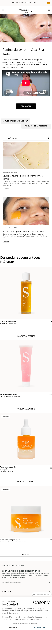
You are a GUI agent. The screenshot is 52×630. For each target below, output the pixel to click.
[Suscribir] (47, 582)
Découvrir (26, 106)
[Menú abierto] (5, 10)
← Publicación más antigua (15, 121)
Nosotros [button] (6, 592)
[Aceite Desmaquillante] (26, 293)
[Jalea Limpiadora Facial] (26, 366)
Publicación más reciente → (36, 126)
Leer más (6, 189)
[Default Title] (26, 293)
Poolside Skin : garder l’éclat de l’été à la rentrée (23, 231)
